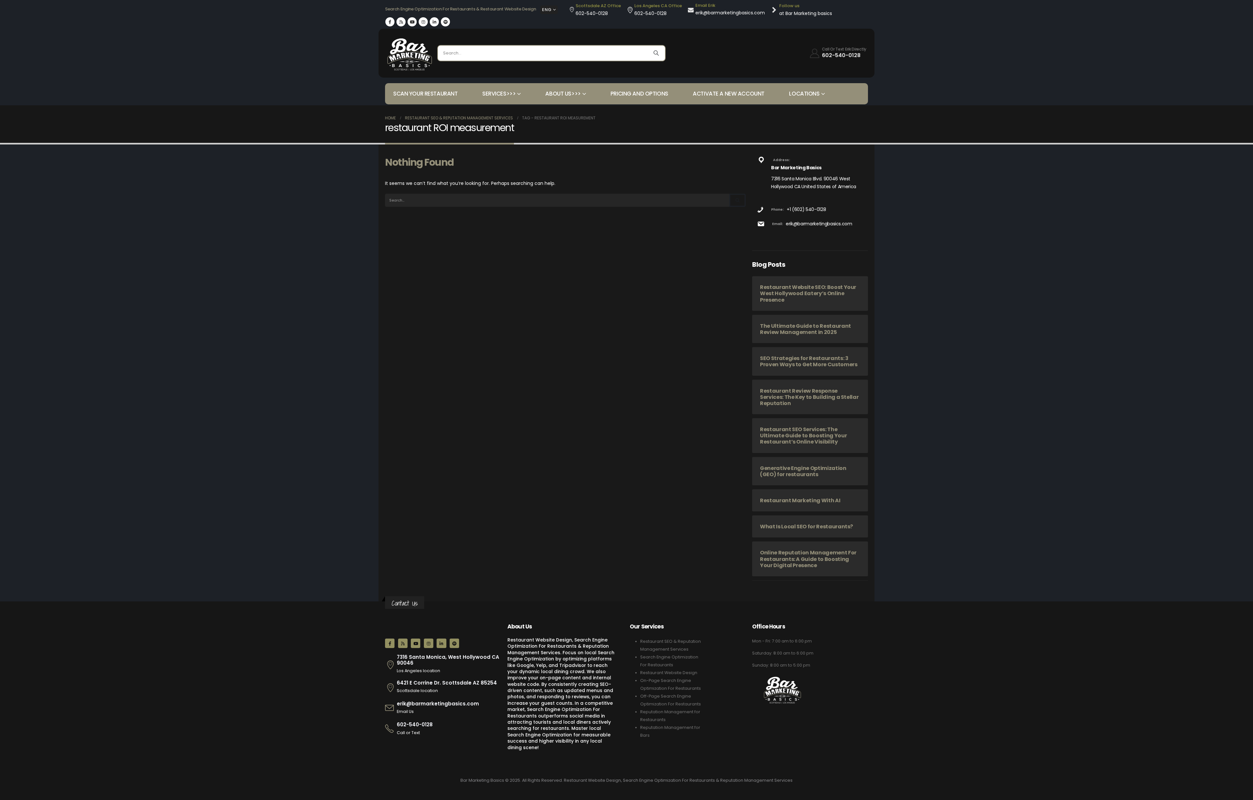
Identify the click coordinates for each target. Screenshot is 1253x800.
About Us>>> (562, 94)
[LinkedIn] (434, 21)
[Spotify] (445, 21)
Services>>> (499, 94)
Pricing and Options (639, 94)
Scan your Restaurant (425, 94)
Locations (804, 94)
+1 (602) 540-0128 (806, 209)
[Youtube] (412, 21)
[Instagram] (423, 21)
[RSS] (401, 21)
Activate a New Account (729, 94)
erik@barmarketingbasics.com (819, 223)
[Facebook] (389, 21)
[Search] (656, 53)
